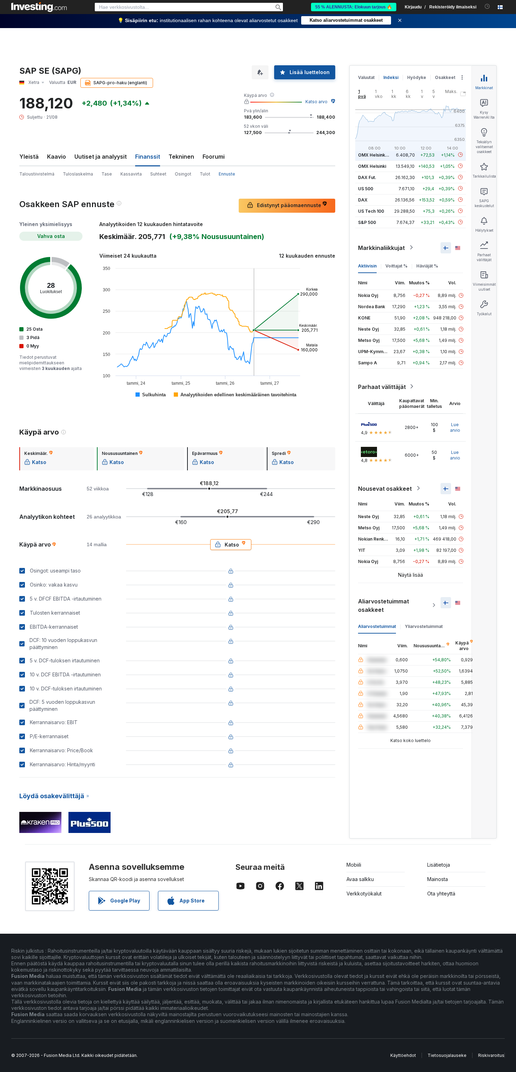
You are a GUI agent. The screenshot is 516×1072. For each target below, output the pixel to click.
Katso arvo (316, 101)
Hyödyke (416, 77)
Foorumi (214, 156)
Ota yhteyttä (441, 893)
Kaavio (56, 156)
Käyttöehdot (403, 1055)
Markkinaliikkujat (381, 247)
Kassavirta (131, 174)
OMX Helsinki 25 (375, 154)
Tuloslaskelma (78, 174)
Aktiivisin (367, 265)
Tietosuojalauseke (447, 1055)
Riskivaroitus (491, 1055)
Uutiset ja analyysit (100, 156)
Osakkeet (445, 77)
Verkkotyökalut (364, 893)
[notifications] (487, 6)
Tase (106, 174)
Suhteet (158, 174)
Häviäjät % (427, 265)
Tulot (205, 174)
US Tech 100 (371, 210)
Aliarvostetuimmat (377, 626)
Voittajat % (396, 265)
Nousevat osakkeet (385, 488)
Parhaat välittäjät (382, 386)
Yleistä (29, 156)
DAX (363, 199)
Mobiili (353, 865)
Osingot (183, 174)
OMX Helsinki (372, 165)
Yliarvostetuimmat (424, 626)
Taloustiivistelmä (36, 174)
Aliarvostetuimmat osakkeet (383, 605)
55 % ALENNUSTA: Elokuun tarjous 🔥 (353, 7)
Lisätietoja (438, 865)
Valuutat (366, 77)
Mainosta (437, 879)
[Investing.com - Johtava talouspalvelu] (39, 7)
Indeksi (390, 77)
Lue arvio (455, 427)
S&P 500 (367, 222)
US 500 (365, 188)
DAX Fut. (367, 177)
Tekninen (181, 156)
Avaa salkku (360, 879)
